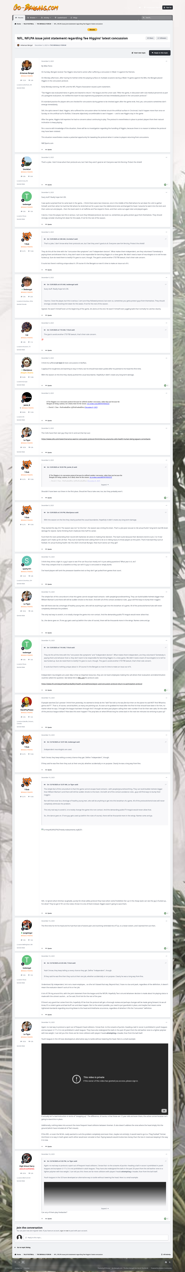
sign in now (64, 1231)
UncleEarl (27, 169)
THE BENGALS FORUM (58, 45)
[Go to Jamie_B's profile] (27, 397)
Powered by (161, 1268)
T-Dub (27, 244)
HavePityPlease (26, 710)
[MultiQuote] (42, 149)
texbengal (27, 204)
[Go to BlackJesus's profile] (27, 362)
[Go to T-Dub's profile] (27, 236)
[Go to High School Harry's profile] (27, 1158)
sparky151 (27, 569)
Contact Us (18, 1268)
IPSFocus (107, 1268)
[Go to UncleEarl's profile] (27, 161)
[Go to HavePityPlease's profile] (27, 702)
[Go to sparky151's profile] (27, 561)
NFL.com (81, 678)
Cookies (26, 1268)
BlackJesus (27, 370)
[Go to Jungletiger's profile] (27, 925)
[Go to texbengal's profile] (27, 196)
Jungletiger (27, 933)
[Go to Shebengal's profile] (27, 281)
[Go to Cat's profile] (27, 327)
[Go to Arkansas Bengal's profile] (18, 45)
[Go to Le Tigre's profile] (27, 432)
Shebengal (27, 289)
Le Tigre (27, 440)
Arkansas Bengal (27, 45)
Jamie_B (27, 405)
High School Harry (26, 1166)
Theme (100, 1268)
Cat (26, 335)
